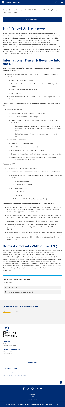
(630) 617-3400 (7, 352)
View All (33, 311)
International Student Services (30, 10)
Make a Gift (32, 362)
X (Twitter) (24, 311)
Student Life (13, 10)
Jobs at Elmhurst (9, 372)
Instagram (6, 311)
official (40, 150)
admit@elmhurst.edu (9, 353)
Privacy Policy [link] (55, 404)
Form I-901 (15, 143)
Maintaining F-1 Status (51, 10)
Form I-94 (14, 147)
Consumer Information (33, 396)
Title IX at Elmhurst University (14, 376)
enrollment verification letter (46, 157)
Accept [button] (41, 404)
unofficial (32, 150)
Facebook (15, 311)
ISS (32, 53)
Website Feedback (32, 399)
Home (5, 10)
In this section (31, 19)
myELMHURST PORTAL (10, 368)
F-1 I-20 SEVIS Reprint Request (46, 74)
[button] (63, 403)
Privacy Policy (32, 394)
